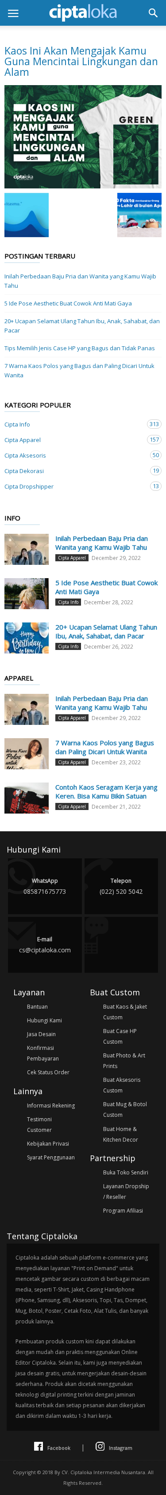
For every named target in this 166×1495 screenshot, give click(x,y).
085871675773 (44, 886)
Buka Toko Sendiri (125, 1172)
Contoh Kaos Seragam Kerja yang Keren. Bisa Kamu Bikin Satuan (106, 791)
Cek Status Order (48, 1072)
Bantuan (37, 1006)
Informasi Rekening (51, 1105)
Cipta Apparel (74, 439)
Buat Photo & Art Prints (124, 1061)
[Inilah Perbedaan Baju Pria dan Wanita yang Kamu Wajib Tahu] (26, 549)
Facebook (58, 1447)
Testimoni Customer (39, 1124)
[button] (153, 13)
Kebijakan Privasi (48, 1143)
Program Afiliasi (123, 1210)
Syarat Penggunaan (51, 1157)
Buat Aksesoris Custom (121, 1085)
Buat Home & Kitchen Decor (120, 1134)
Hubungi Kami (44, 1020)
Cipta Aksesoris (74, 455)
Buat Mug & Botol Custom (125, 1109)
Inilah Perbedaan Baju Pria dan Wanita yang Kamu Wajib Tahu (80, 281)
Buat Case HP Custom (120, 1036)
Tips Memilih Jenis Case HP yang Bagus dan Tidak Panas (79, 348)
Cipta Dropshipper (74, 486)
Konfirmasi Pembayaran (43, 1053)
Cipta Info (74, 424)
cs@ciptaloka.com (45, 944)
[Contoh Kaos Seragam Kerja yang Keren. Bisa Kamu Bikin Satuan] (26, 798)
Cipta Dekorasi (74, 470)
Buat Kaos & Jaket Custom (125, 1012)
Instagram (120, 1447)
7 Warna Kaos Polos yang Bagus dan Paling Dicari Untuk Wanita (79, 370)
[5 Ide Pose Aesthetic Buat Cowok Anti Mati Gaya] (26, 593)
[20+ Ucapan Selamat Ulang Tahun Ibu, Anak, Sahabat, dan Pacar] (26, 638)
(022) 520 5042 (121, 886)
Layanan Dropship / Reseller (126, 1191)
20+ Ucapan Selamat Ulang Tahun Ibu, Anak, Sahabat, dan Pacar (82, 325)
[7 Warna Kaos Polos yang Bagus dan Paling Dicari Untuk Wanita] (26, 753)
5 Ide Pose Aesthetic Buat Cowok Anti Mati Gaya (68, 303)
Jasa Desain (41, 1034)
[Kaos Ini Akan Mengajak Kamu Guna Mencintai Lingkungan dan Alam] (83, 136)
